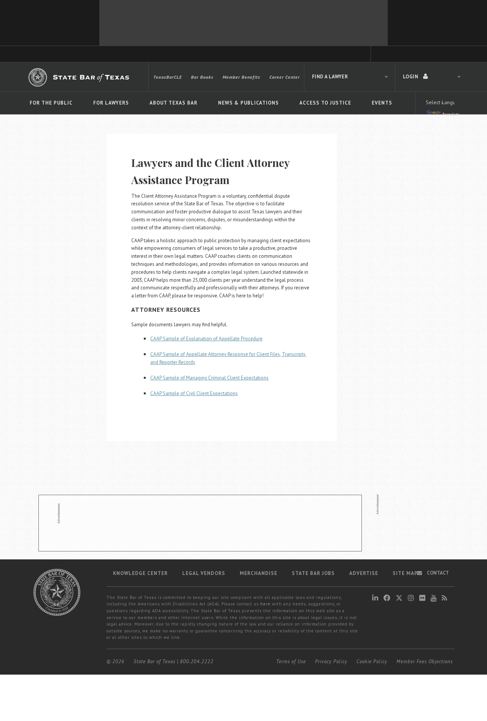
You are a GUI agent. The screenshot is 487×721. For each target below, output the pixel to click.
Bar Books (202, 77)
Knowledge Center (140, 573)
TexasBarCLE (167, 77)
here (265, 604)
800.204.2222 (196, 661)
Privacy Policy (331, 661)
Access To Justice (325, 103)
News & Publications (248, 103)
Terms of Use (291, 661)
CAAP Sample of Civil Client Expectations (194, 393)
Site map (405, 573)
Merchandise (258, 573)
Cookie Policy (371, 661)
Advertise (363, 573)
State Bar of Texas (154, 661)
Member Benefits (241, 77)
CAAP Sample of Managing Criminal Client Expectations (209, 378)
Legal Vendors (203, 573)
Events (382, 103)
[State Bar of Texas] (80, 77)
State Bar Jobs (313, 573)
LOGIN (411, 76)
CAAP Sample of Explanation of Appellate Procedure (206, 338)
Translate (451, 114)
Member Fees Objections (424, 661)
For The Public (51, 103)
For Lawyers (111, 103)
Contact (437, 573)
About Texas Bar (173, 103)
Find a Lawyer (330, 76)
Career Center (284, 77)
